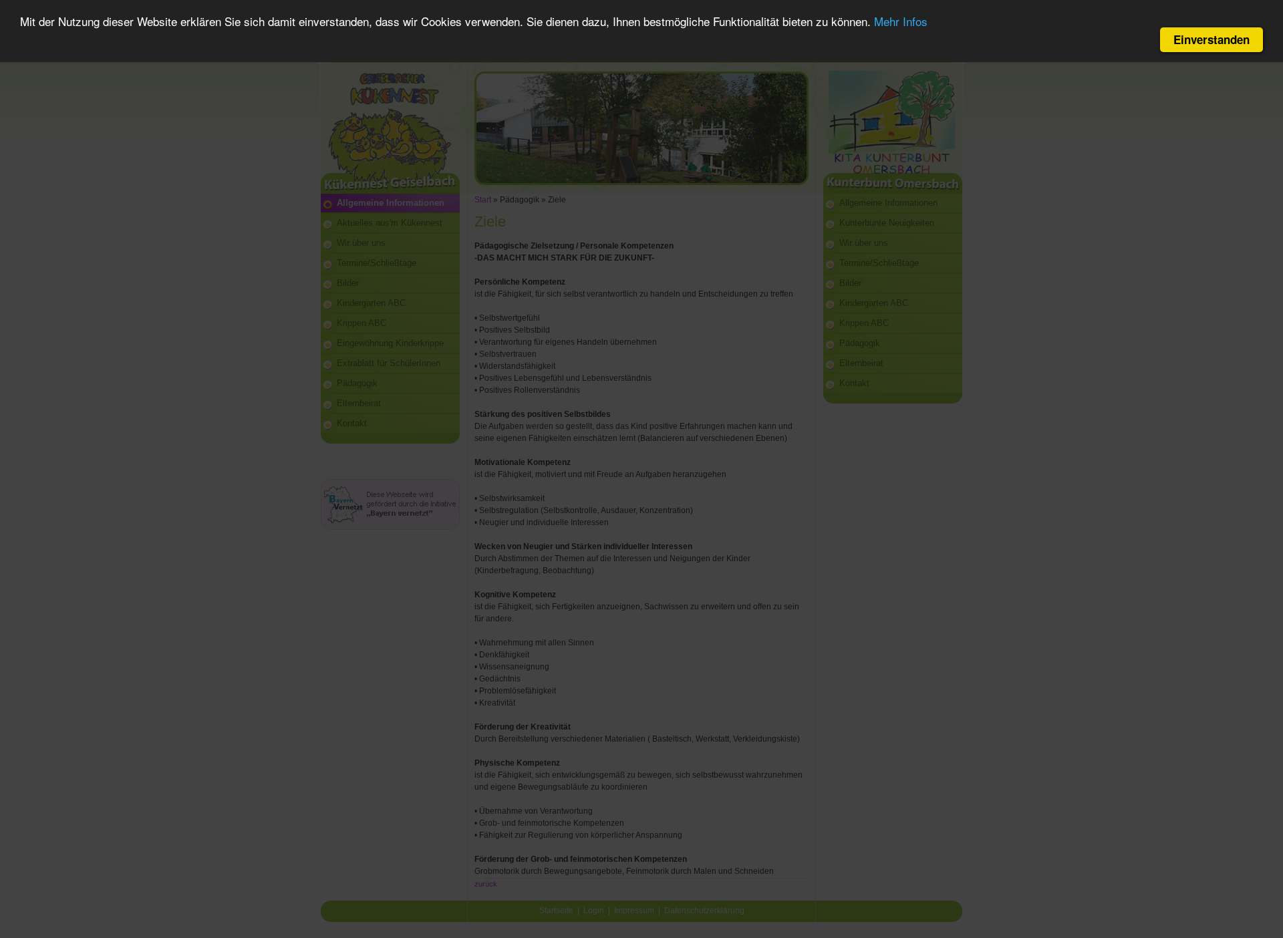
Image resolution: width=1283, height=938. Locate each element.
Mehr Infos (901, 21)
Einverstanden (1211, 39)
